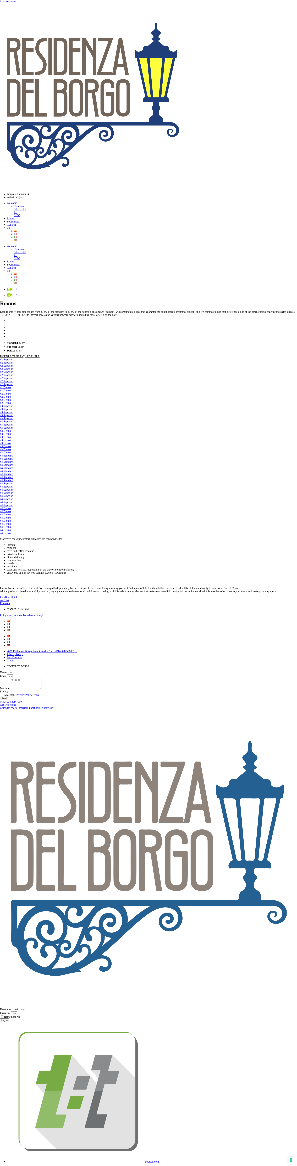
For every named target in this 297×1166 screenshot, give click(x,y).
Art (15, 212)
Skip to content (8, 1)
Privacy (4, 691)
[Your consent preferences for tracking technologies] (291, 1160)
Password (5, 1013)
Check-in (19, 206)
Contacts (11, 224)
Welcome (12, 202)
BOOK (13, 289)
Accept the (21, 694)
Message (5, 688)
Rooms (11, 218)
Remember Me (11, 1016)
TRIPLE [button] (17, 356)
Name (3, 672)
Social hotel (13, 221)
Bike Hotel (20, 209)
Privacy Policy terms (27, 694)
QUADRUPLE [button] (31, 356)
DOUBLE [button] (6, 356)
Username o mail (9, 1009)
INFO (17, 215)
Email (3, 676)
